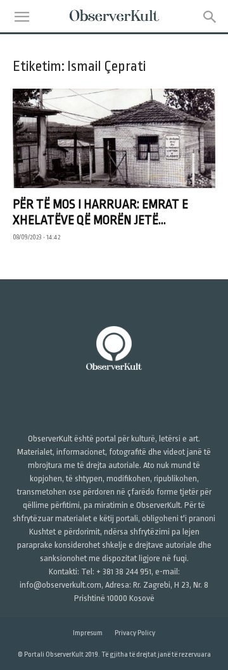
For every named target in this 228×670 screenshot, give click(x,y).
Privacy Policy (135, 633)
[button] (21, 17)
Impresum (88, 633)
